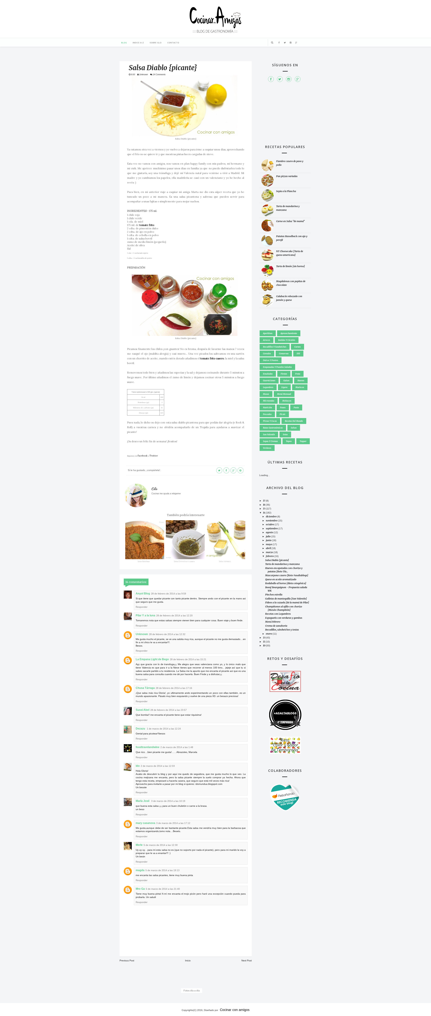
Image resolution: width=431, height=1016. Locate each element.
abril (268, 548)
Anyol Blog (143, 593)
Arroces (266, 340)
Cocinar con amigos (235, 1010)
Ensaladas (268, 374)
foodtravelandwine (147, 747)
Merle (139, 844)
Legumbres (268, 387)
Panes (283, 407)
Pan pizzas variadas (286, 176)
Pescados (267, 414)
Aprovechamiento (288, 333)
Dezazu (141, 728)
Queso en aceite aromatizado (280, 579)
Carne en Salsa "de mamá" (290, 221)
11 (264, 641)
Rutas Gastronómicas (273, 427)
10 (264, 645)
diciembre (271, 516)
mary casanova (145, 823)
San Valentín (269, 434)
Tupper (303, 441)
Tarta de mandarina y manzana (282, 564)
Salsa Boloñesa (144, 561)
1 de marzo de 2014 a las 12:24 (164, 728)
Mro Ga (140, 888)
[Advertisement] (285, 115)
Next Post (246, 960)
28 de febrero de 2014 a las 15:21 (188, 659)
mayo (269, 544)
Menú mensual (284, 394)
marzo (269, 552)
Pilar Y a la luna (145, 615)
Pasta (296, 407)
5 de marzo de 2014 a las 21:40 (163, 889)
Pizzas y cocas (270, 421)
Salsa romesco (225, 561)
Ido (138, 765)
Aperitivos (267, 333)
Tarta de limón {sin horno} (290, 266)
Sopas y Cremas (270, 441)
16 (264, 504)
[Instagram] (289, 79)
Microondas (268, 400)
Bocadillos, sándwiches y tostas (282, 629)
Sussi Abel (142, 709)
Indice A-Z (138, 42)
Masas (266, 394)
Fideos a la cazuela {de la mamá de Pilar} (287, 602)
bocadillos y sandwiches (274, 347)
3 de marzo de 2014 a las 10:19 (168, 801)
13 (264, 637)
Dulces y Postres (270, 360)
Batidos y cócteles (286, 340)
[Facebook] (271, 79)
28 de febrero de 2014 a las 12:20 (174, 615)
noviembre (272, 520)
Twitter (154, 455)
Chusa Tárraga (145, 687)
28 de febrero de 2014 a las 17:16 (174, 688)
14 (264, 512)
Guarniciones (269, 380)
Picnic (283, 414)
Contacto (173, 42)
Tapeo (289, 441)
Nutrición (267, 407)
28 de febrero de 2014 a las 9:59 (168, 593)
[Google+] (298, 79)
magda (140, 870)
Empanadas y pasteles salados (277, 367)
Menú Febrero (272, 621)
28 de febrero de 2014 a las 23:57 (168, 710)
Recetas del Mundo (294, 421)
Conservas (284, 353)
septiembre (272, 528)
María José (143, 800)
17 (264, 500)
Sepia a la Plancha (286, 191)
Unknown (142, 634)
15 (264, 508)
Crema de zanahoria (276, 625)
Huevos (300, 380)
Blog (124, 42)
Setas (285, 434)
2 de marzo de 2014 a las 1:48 (176, 747)
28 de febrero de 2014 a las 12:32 (167, 634)
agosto (270, 532)
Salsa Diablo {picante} (277, 560)
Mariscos (299, 387)
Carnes (297, 347)
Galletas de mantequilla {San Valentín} (286, 598)
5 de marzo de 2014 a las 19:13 (162, 870)
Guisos (286, 380)
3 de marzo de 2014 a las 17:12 (173, 823)
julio (268, 536)
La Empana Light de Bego (152, 659)
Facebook (142, 455)
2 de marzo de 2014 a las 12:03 (158, 766)
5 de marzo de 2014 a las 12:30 (161, 845)
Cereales (267, 353)
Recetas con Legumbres (278, 613)
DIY (298, 353)
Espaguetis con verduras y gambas (283, 617)
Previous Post (127, 960)
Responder (141, 607)
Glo (154, 489)
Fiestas (284, 374)
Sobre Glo (156, 42)
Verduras (267, 448)
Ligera (284, 387)
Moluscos (286, 400)
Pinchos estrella (273, 594)
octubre (270, 524)
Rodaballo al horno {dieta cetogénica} (285, 583)
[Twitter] (280, 79)
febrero (270, 556)
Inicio (188, 960)
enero (269, 633)
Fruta (297, 374)
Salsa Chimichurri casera (184, 561)
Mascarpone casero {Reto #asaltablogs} (286, 575)
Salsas (294, 427)
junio (269, 540)
